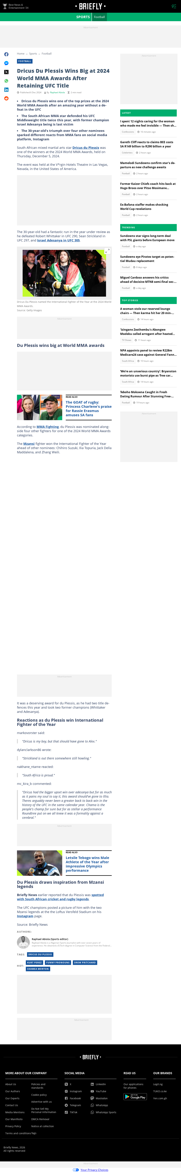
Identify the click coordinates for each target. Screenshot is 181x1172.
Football (99, 17)
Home (20, 53)
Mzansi (29, 444)
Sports (83, 16)
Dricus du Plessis (85, 147)
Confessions (128, 131)
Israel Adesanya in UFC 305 (58, 240)
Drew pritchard (85, 962)
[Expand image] (107, 250)
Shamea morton (38, 968)
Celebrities (127, 152)
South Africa (128, 360)
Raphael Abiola (57, 92)
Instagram (25, 916)
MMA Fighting (48, 427)
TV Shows (126, 340)
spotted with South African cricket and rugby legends (60, 897)
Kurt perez (34, 962)
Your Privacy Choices (94, 1170)
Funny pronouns (58, 962)
